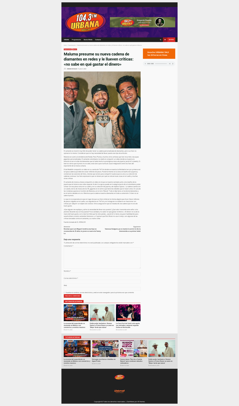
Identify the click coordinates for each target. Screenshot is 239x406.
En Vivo (171, 39)
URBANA (66, 39)
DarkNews (130, 402)
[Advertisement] (142, 22)
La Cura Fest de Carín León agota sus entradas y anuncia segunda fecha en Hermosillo (128, 312)
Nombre (67, 271)
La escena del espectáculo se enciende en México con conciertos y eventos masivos (76, 312)
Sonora (96, 354)
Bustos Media (88, 39)
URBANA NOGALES (72, 69)
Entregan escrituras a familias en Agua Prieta (105, 348)
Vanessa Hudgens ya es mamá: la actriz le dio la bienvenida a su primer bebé (123, 229)
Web (65, 285)
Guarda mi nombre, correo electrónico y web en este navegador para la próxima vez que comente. (100, 292)
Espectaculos (67, 49)
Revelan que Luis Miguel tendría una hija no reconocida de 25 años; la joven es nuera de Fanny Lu (82, 230)
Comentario (68, 246)
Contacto (98, 39)
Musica (74, 49)
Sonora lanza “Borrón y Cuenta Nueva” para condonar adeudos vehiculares (133, 348)
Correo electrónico (71, 278)
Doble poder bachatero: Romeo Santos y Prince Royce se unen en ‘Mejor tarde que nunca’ (102, 312)
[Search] (160, 40)
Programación (76, 39)
